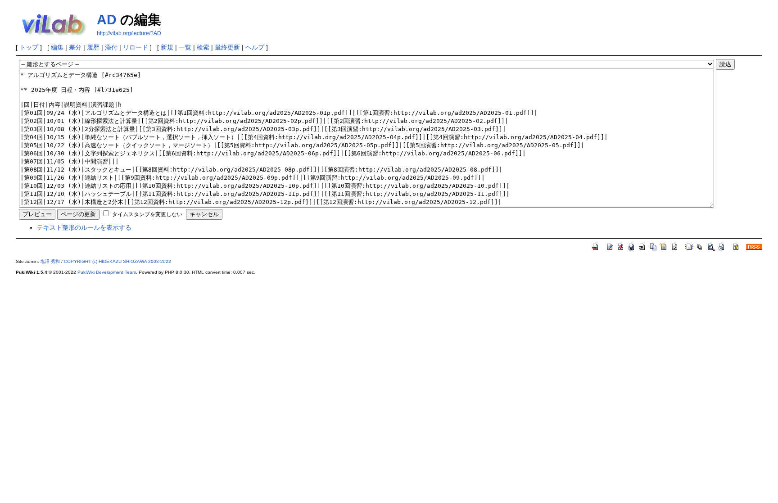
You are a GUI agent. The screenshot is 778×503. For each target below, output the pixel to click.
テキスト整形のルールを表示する (84, 227)
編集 (57, 47)
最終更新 (227, 47)
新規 (167, 47)
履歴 (93, 47)
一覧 (185, 47)
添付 (111, 47)
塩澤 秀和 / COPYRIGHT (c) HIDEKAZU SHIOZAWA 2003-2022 (106, 261)
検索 (203, 47)
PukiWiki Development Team (106, 272)
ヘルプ (254, 47)
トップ (28, 47)
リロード (135, 47)
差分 (75, 47)
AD (107, 19)
